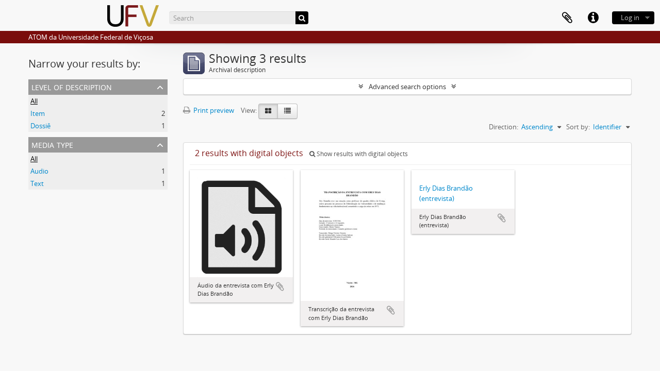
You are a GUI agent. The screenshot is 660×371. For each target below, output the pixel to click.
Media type (52, 144)
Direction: (503, 126)
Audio (39, 171)
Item (37, 113)
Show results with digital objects (361, 153)
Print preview (213, 110)
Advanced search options (407, 86)
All (34, 101)
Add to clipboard (280, 286)
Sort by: (578, 126)
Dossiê (40, 125)
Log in (630, 17)
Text (37, 183)
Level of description (71, 86)
